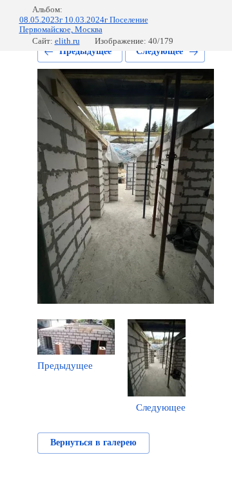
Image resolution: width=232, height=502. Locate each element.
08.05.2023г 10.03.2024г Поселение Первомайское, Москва (83, 25)
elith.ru (67, 41)
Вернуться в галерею (93, 442)
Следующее (159, 51)
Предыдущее (85, 51)
